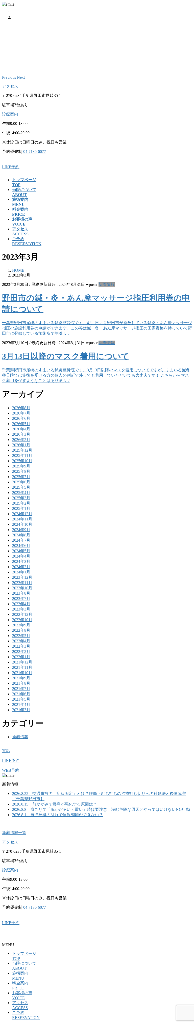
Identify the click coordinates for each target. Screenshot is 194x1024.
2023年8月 (21, 593)
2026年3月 (21, 434)
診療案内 (10, 114)
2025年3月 (21, 498)
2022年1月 (21, 657)
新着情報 (107, 284)
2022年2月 (21, 651)
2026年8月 (21, 408)
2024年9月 (21, 530)
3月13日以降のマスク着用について (65, 356)
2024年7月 (21, 540)
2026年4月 (21, 429)
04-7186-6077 (34, 151)
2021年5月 (21, 699)
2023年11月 (22, 582)
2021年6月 (21, 694)
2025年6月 (21, 482)
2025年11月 (22, 455)
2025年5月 (21, 487)
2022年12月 (22, 614)
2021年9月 (21, 678)
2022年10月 (22, 620)
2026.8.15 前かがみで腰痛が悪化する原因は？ (54, 804)
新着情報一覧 (14, 833)
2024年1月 (21, 572)
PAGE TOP (185, 988)
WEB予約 (10, 770)
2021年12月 (22, 662)
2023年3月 (21, 609)
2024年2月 (21, 567)
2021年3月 (21, 710)
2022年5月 (21, 635)
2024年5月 (21, 551)
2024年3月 (21, 561)
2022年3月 (21, 646)
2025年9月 (21, 466)
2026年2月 (21, 439)
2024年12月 (22, 514)
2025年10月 (22, 461)
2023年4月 (21, 604)
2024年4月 (21, 556)
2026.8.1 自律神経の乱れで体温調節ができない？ (57, 815)
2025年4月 (21, 492)
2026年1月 (21, 445)
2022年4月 (21, 641)
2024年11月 (22, 519)
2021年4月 (21, 704)
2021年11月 (22, 667)
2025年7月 (21, 477)
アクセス (10, 86)
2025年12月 (22, 450)
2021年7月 (21, 688)
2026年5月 (21, 424)
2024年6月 (21, 545)
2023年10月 (22, 588)
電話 (6, 751)
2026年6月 (21, 418)
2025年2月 (21, 503)
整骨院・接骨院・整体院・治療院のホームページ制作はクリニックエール (68, 935)
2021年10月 (22, 673)
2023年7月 (21, 598)
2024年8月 (21, 535)
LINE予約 (10, 167)
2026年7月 (21, 413)
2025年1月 (21, 508)
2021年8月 (21, 683)
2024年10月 (22, 524)
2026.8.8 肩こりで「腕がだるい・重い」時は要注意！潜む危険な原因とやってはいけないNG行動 (101, 809)
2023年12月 (22, 577)
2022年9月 (21, 625)
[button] (9, 77)
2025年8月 (21, 471)
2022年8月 (21, 630)
